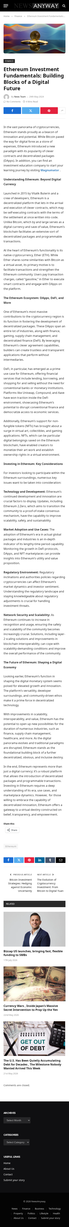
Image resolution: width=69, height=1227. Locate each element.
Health (56, 1213)
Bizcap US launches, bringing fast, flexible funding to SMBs (33, 953)
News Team (20, 96)
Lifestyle (44, 1213)
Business (39, 1208)
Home (7, 1163)
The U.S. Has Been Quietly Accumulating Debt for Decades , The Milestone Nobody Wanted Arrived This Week (32, 1064)
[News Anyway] (36, 5)
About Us (9, 1168)
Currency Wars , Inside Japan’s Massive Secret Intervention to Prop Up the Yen (31, 1008)
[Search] (63, 6)
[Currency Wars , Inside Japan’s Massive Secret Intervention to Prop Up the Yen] (34, 983)
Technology (55, 1208)
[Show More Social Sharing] (62, 110)
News (15, 1208)
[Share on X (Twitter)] (30, 110)
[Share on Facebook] (12, 110)
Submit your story (14, 1180)
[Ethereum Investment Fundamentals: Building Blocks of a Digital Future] (34, 38)
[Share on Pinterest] (49, 110)
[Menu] (6, 6)
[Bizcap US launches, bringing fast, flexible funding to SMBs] (34, 929)
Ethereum (10, 846)
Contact (8, 1174)
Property (18, 1213)
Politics (31, 1213)
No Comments (14, 101)
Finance (9, 61)
